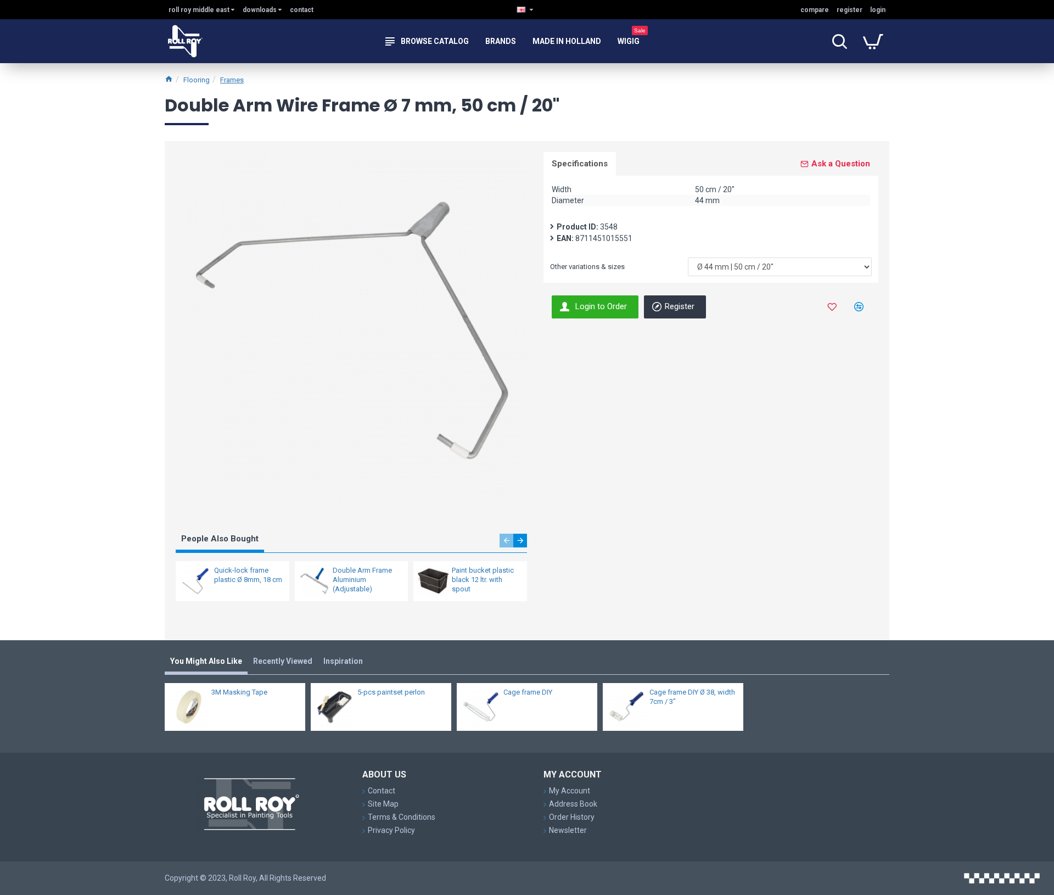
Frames (232, 80)
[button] (506, 540)
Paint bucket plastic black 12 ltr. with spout (483, 579)
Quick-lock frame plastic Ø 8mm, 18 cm (248, 575)
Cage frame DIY (527, 692)
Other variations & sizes (587, 266)
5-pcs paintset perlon (391, 692)
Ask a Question (840, 164)
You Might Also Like (206, 661)
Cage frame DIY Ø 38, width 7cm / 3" (692, 697)
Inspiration (343, 661)
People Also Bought (220, 539)
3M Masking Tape (239, 692)
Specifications (580, 164)
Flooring (196, 80)
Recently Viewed (282, 661)
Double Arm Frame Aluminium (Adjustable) (362, 579)
